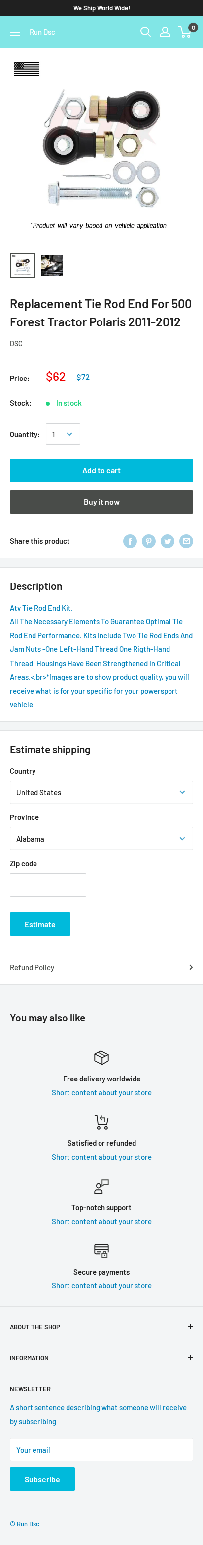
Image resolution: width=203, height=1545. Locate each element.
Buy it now (102, 501)
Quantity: (25, 434)
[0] (185, 32)
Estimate (40, 924)
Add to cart (101, 470)
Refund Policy (32, 967)
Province (24, 817)
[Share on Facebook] (130, 540)
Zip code (23, 863)
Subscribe (42, 1479)
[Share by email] (186, 540)
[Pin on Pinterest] (149, 540)
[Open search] (145, 32)
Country (22, 770)
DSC (16, 343)
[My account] (165, 32)
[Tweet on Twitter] (167, 540)
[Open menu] (15, 32)
